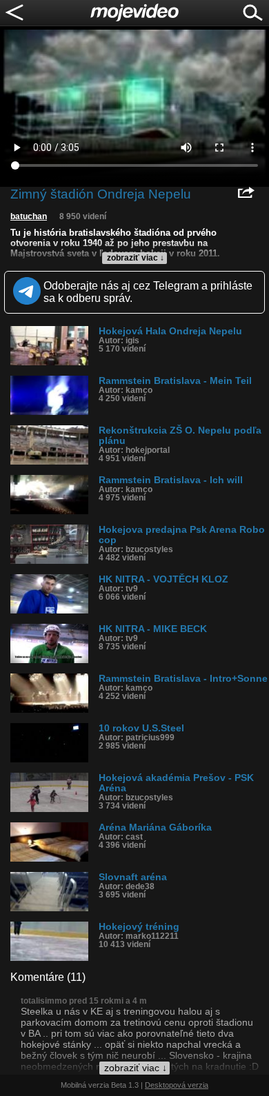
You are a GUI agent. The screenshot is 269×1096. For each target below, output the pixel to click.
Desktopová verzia (176, 1085)
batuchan (28, 216)
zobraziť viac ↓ (135, 258)
